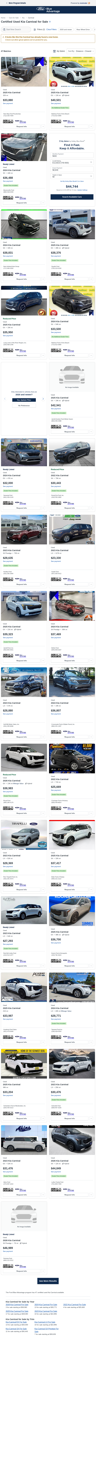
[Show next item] (43, 399)
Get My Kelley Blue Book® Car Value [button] (72, 181)
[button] (8, 121)
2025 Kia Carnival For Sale (17, 1311)
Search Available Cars (72, 197)
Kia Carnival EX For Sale (16, 1322)
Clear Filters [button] (51, 29)
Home (3, 18)
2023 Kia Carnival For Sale (46, 1311)
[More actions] (43, 126)
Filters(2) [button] (41, 29)
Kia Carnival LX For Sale (45, 1322)
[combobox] (16, 29)
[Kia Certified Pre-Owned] (20, 121)
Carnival (31, 18)
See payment (8, 103)
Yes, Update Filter (24, 400)
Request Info (22, 126)
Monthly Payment (57, 154)
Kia (23, 18)
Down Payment (57, 168)
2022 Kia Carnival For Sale (74, 1305)
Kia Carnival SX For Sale (16, 1329)
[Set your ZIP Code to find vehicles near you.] (50, 21)
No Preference (24, 406)
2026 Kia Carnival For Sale (17, 1305)
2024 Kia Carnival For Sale (46, 1305)
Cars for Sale (14, 18)
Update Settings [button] (82, 190)
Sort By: (71, 51)
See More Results (48, 1281)
